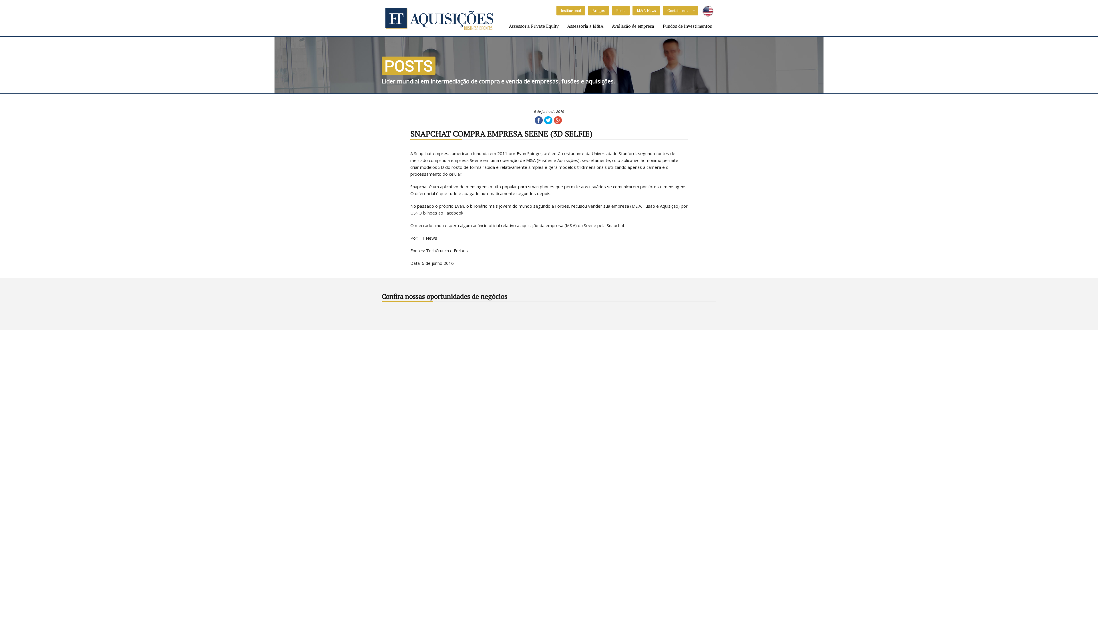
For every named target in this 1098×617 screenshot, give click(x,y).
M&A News (646, 10)
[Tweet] (548, 120)
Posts (620, 10)
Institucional (571, 10)
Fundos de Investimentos (687, 26)
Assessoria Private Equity (534, 26)
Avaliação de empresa (633, 26)
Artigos (598, 10)
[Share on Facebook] (539, 120)
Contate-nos (677, 10)
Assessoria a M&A (585, 26)
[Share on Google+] (558, 120)
